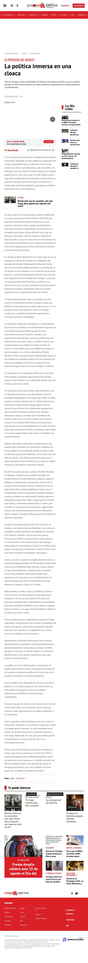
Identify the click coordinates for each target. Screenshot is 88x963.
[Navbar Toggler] (6, 5)
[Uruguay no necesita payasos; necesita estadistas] (75, 810)
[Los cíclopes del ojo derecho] (54, 797)
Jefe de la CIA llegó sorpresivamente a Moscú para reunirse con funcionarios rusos (54, 856)
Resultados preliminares (71, 874)
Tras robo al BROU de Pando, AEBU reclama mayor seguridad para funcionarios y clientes (74, 857)
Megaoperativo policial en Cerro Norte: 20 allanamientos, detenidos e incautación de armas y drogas (71, 158)
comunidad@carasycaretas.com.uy (15, 944)
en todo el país (23, 860)
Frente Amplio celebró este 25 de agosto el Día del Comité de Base (23, 871)
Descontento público (13, 807)
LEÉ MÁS (20, 197)
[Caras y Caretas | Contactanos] (81, 893)
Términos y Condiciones (11, 936)
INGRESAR (65, 5)
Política (7, 912)
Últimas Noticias (10, 908)
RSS (67, 925)
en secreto (50, 847)
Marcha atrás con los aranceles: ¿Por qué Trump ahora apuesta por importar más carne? (35, 203)
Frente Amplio (20, 778)
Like (72, 15)
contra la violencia (73, 847)
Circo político (72, 807)
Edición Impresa (41, 918)
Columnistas (8, 15)
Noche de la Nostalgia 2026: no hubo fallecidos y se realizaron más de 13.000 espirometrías (74, 884)
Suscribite (48, 142)
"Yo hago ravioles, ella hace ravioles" (32, 803)
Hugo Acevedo (13, 150)
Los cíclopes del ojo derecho (53, 801)
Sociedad (21, 15)
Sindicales (33, 15)
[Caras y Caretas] (16, 895)
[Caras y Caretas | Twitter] (76, 893)
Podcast (38, 914)
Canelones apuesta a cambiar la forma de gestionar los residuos (75, 169)
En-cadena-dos (31, 794)
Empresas (82, 15)
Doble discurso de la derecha (57, 794)
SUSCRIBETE (78, 5)
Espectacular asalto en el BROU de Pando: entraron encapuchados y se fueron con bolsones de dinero (71, 124)
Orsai (53, 15)
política (12, 778)
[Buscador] (12, 5)
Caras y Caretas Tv (40, 909)
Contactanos (70, 919)
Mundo (45, 15)
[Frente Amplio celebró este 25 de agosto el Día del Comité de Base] (23, 846)
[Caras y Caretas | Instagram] (28, 5)
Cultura (63, 15)
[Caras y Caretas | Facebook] (17, 5)
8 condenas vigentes (54, 873)
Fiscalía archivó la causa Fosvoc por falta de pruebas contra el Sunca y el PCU (54, 881)
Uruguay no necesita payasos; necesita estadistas (74, 817)
